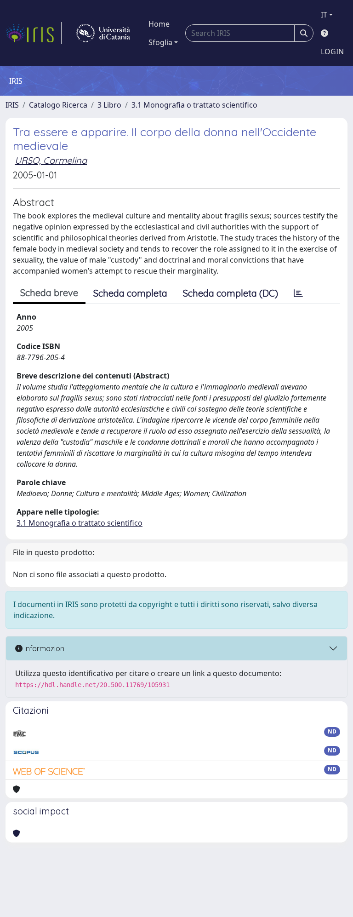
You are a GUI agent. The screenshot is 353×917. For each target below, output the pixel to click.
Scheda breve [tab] (49, 292)
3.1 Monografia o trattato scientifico (194, 105)
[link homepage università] (103, 33)
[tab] (298, 293)
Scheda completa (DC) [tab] (230, 293)
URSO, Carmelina (51, 160)
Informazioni (44, 648)
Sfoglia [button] (160, 42)
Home (159, 24)
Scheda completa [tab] (130, 293)
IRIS (12, 105)
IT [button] (324, 15)
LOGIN (332, 51)
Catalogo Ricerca (58, 105)
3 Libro (109, 105)
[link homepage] (34, 33)
